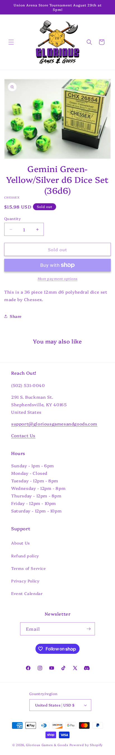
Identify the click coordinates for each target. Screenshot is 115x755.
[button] (11, 42)
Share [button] (16, 316)
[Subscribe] (88, 628)
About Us (20, 543)
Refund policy (25, 555)
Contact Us (23, 435)
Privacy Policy (25, 581)
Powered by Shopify (86, 745)
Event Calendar (26, 593)
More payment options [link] (58, 278)
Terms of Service (28, 568)
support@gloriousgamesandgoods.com (54, 424)
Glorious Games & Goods (47, 745)
